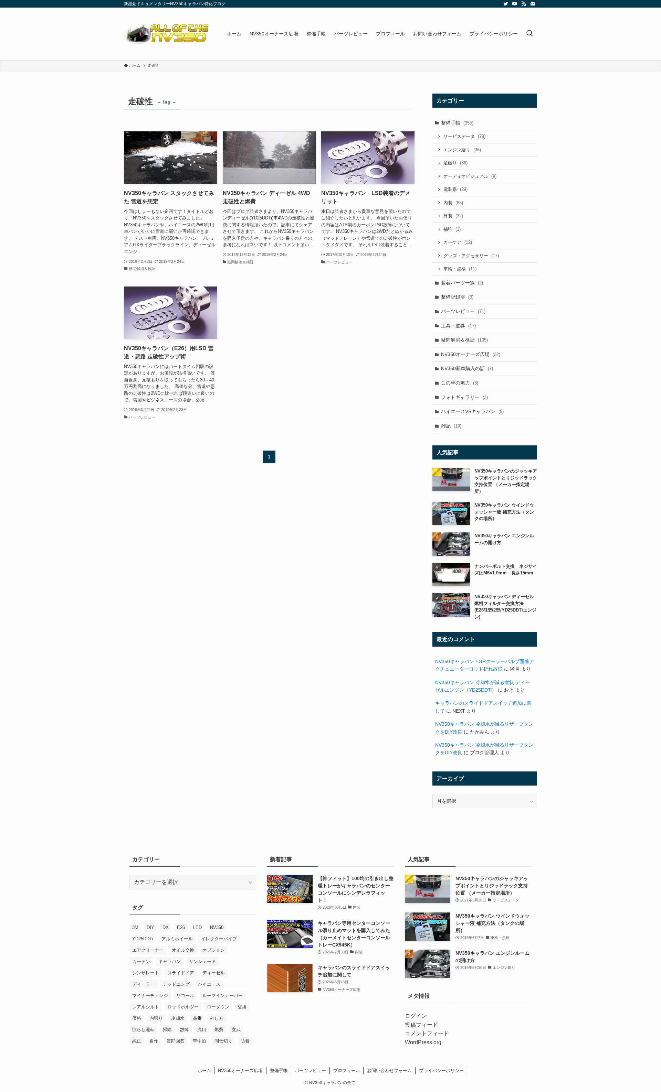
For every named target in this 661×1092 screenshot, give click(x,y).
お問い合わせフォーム (389, 1070)
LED (197, 927)
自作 (153, 1041)
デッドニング (176, 984)
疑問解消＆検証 (464, 340)
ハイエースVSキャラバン (472, 411)
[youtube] (514, 4)
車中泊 (199, 1041)
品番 (197, 1018)
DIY (150, 927)
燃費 (218, 1029)
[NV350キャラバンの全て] (166, 33)
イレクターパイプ (219, 938)
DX (165, 927)
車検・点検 (459, 268)
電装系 (455, 189)
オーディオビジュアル (469, 176)
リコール (185, 995)
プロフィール (346, 1070)
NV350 (216, 927)
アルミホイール (177, 938)
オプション (213, 950)
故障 (184, 1029)
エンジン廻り (462, 149)
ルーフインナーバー (222, 995)
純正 (136, 1041)
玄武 (236, 1029)
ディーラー (143, 984)
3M (135, 927)
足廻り (455, 162)
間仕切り (223, 1041)
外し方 (216, 1018)
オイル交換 (183, 950)
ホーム (204, 1070)
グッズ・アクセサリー (471, 255)
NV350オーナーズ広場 (470, 354)
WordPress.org (423, 1042)
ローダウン (218, 1006)
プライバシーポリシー (441, 1070)
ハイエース (209, 984)
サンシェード (202, 961)
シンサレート (145, 972)
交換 (242, 1006)
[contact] (532, 4)
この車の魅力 (459, 383)
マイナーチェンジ (150, 995)
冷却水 (178, 1018)
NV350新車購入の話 (467, 368)
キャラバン (169, 961)
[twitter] (505, 4)
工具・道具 (458, 325)
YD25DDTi (142, 938)
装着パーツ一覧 (462, 282)
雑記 (451, 426)
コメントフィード (427, 1033)
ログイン (416, 1016)
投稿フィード (421, 1025)
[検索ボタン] (529, 34)
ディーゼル (213, 972)
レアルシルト (145, 1006)
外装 (453, 215)
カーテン (141, 961)
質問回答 (176, 1041)
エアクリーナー (148, 950)
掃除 (167, 1029)
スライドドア (180, 972)
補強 (452, 229)
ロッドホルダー (183, 1006)
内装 (453, 202)
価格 (136, 1018)
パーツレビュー (463, 311)
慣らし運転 (143, 1029)
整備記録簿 (457, 297)
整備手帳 (457, 123)
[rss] (523, 4)
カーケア (457, 242)
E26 (181, 927)
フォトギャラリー (464, 397)
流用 (201, 1029)
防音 (245, 1041)
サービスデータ (464, 136)
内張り (156, 1018)
